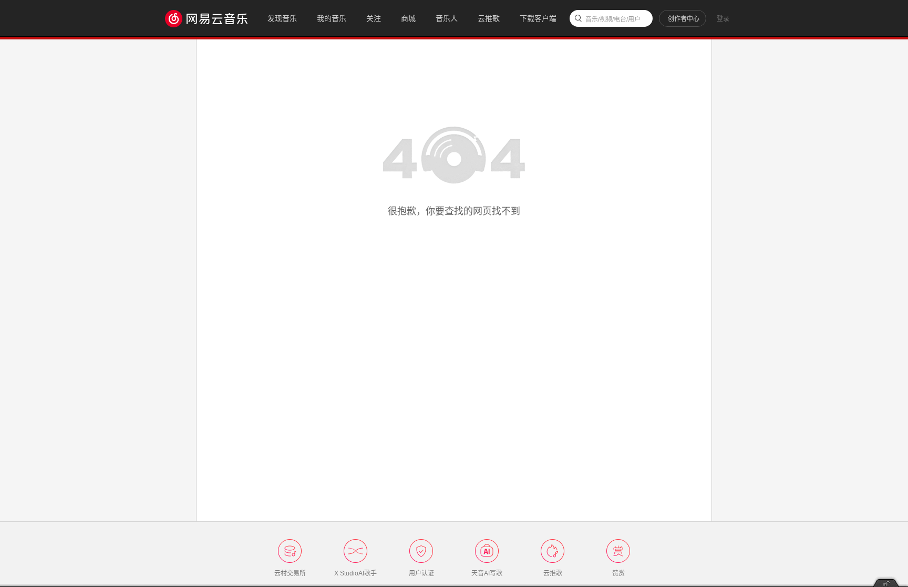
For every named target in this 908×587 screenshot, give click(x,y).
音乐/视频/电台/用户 (613, 19)
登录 (723, 19)
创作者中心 (683, 19)
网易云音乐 (211, 18)
